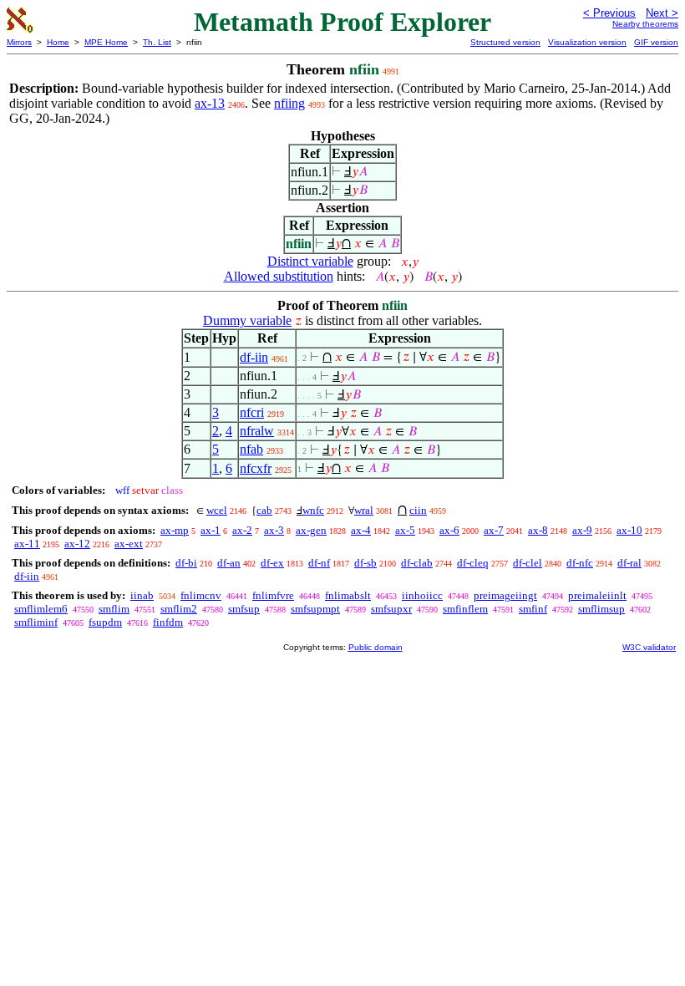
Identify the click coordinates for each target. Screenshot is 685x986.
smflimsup (601, 608)
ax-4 (361, 530)
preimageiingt (505, 595)
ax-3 (274, 530)
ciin (418, 510)
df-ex (272, 563)
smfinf (533, 608)
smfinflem (465, 608)
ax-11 (27, 543)
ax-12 (77, 543)
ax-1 (210, 530)
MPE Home (106, 42)
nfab (251, 449)
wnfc (313, 510)
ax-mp (174, 530)
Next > (662, 13)
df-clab (417, 563)
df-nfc (579, 563)
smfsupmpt (315, 608)
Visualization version (587, 42)
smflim (114, 608)
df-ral (629, 563)
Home (58, 42)
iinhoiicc (422, 595)
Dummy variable (247, 320)
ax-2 (242, 530)
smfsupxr (391, 608)
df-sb (365, 563)
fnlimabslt (348, 595)
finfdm (168, 622)
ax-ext (128, 543)
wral (363, 510)
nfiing (289, 103)
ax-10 (629, 530)
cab (264, 510)
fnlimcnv (200, 595)
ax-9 (582, 530)
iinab (142, 595)
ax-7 (494, 530)
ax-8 (538, 530)
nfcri (252, 412)
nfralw (257, 431)
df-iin (254, 357)
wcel (216, 510)
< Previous (609, 13)
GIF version (656, 42)
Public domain (375, 647)
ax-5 (405, 530)
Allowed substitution (278, 276)
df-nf (319, 563)
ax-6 (449, 530)
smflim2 (178, 608)
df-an (229, 563)
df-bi (186, 563)
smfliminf (36, 622)
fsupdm (105, 622)
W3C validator (649, 647)
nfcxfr (255, 468)
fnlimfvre (273, 595)
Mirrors (19, 42)
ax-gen (311, 530)
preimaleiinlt (597, 595)
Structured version (505, 42)
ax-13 (210, 103)
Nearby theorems (645, 23)
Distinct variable (310, 261)
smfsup (244, 608)
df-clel (527, 563)
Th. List (157, 42)
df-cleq (473, 563)
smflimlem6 (41, 608)
